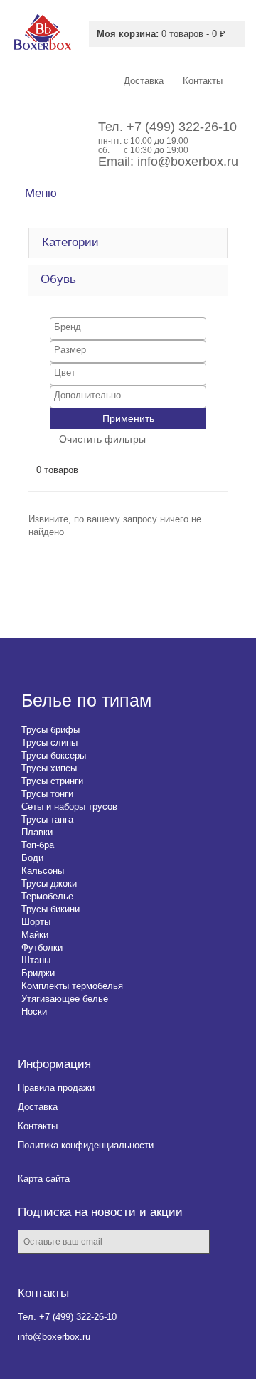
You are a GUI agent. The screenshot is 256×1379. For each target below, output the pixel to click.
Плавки (37, 832)
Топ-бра (37, 845)
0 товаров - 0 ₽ (161, 33)
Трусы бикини (50, 909)
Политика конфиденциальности (86, 1145)
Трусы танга (47, 819)
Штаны (35, 960)
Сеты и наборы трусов (69, 806)
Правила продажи (56, 1087)
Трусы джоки (49, 883)
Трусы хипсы (49, 768)
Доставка (38, 1106)
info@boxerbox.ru (187, 161)
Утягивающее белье (64, 998)
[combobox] (128, 328)
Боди (32, 857)
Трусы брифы (50, 729)
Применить (128, 418)
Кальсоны (42, 870)
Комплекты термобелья (72, 986)
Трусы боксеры (53, 755)
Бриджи (38, 973)
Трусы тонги (47, 793)
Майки (34, 934)
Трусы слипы (49, 742)
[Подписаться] (231, 1243)
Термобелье (47, 896)
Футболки (42, 947)
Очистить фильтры (102, 439)
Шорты (35, 921)
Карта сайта (44, 1178)
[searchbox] (128, 327)
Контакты (38, 1126)
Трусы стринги (52, 781)
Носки (34, 1011)
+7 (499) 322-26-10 (182, 127)
